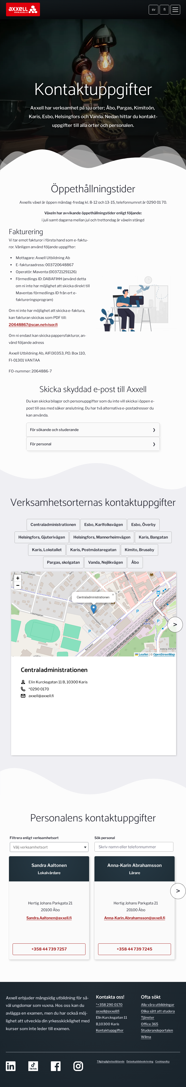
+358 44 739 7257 (49, 949)
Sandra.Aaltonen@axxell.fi (49, 918)
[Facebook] (59, 1066)
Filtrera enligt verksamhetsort (34, 838)
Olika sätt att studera (158, 1011)
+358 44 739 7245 (134, 949)
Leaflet (143, 654)
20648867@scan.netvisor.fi (33, 324)
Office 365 (149, 1024)
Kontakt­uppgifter (110, 1030)
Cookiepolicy (162, 1061)
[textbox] (49, 847)
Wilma (146, 1037)
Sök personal (104, 838)
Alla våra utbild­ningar (157, 1004)
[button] (94, 609)
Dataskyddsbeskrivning (139, 1061)
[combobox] (49, 847)
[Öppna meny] (175, 10)
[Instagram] (81, 1066)
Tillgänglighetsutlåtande (110, 1061)
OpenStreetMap (164, 654)
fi (164, 9)
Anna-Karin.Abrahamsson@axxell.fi (134, 918)
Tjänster (147, 1017)
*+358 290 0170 (109, 1004)
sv (153, 9)
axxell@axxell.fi (107, 1011)
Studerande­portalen (157, 1030)
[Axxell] (23, 9)
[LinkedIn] (14, 1066)
